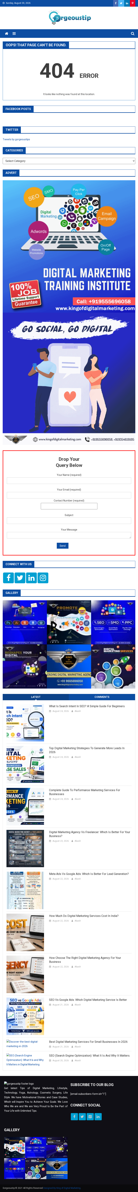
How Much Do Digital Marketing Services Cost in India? (84, 916)
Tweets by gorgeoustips (16, 139)
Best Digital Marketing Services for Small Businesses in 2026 (88, 1041)
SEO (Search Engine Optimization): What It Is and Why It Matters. (89, 1055)
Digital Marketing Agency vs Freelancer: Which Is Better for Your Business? (89, 834)
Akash (78, 711)
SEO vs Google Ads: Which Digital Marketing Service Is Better (88, 1000)
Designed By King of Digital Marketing (61, 1188)
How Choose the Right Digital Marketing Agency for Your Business (85, 960)
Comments (102, 697)
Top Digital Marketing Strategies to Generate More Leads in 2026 (87, 750)
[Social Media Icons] (8, 578)
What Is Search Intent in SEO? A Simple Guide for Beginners (87, 706)
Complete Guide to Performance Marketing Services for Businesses (84, 792)
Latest (36, 697)
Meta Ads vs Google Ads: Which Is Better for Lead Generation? (89, 874)
